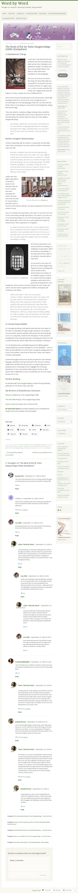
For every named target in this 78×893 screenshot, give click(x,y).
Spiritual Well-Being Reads (57, 13)
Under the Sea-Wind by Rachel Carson (63, 496)
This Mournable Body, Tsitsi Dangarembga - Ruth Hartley (31, 842)
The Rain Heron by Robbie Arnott (42, 452)
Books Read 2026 (32, 13)
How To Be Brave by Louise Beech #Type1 (64, 454)
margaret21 (19, 476)
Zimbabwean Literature (40, 444)
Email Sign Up (63, 56)
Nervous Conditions (11, 395)
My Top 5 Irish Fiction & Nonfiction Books (64, 467)
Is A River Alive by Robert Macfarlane (63, 235)
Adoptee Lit (20, 13)
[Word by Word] (39, 31)
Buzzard (60, 475)
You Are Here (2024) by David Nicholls (63, 189)
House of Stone (10, 404)
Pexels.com (44, 200)
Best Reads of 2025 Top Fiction (63, 230)
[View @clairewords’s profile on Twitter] (60, 510)
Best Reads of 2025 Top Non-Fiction (63, 225)
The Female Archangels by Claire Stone (63, 490)
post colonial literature (35, 446)
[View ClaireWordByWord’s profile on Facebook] (58, 510)
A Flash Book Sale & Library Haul (63, 208)
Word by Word (14, 3)
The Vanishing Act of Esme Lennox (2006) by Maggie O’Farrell (64, 195)
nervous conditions (23, 446)
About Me (11, 13)
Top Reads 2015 (62, 458)
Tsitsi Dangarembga (17, 448)
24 (66, 263)
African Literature (24, 444)
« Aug (59, 271)
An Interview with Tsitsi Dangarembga (17, 383)
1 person (25, 510)
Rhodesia (44, 446)
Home (4, 13)
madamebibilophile (22, 662)
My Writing (42, 13)
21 (60, 263)
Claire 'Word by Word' (27, 43)
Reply (17, 488)
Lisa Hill (18, 523)
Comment (43, 875)
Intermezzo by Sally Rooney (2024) (63, 213)
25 (68, 263)
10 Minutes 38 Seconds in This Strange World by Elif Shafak (64, 202)
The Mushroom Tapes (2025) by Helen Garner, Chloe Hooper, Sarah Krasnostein (64, 181)
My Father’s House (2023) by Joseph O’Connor (63, 173)
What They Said (21, 18)
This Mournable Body (12, 399)
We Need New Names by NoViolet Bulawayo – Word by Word (32, 830)
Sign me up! (62, 75)
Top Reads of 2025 (8, 18)
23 (64, 263)
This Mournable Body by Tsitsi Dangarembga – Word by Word (33, 816)
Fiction (31, 444)
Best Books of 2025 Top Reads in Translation (63, 219)
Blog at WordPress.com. (39, 890)
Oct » (63, 271)
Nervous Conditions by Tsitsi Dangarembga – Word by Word (32, 836)
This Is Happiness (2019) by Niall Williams (63, 448)
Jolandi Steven (20, 722)
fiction (7, 446)
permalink (48, 448)
